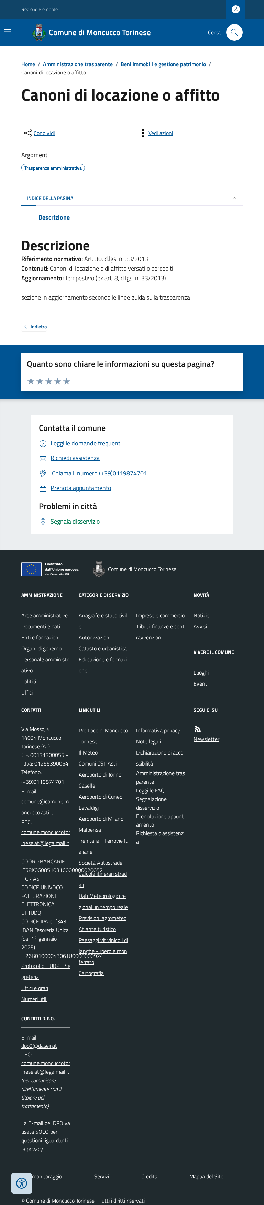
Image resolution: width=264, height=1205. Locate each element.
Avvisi (200, 626)
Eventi (201, 683)
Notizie (201, 615)
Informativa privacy (158, 730)
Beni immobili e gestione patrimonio (163, 64)
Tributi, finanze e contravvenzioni (160, 631)
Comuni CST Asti (98, 763)
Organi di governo (41, 648)
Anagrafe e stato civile (103, 620)
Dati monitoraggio (41, 1176)
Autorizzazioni (94, 637)
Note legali (148, 741)
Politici (28, 681)
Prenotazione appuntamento (160, 820)
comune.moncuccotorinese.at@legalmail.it (45, 837)
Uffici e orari (34, 988)
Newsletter (206, 739)
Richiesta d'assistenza (160, 837)
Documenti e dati (40, 626)
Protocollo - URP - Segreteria (45, 971)
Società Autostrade (100, 863)
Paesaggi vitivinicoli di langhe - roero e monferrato (103, 951)
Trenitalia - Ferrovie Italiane (103, 846)
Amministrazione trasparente (78, 64)
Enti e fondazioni (40, 637)
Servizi (101, 1176)
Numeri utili (34, 999)
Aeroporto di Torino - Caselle (102, 780)
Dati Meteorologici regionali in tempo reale (103, 901)
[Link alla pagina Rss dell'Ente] (198, 729)
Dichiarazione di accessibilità (159, 758)
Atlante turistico (97, 929)
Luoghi (201, 672)
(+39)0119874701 (42, 782)
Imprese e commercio (160, 615)
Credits (149, 1176)
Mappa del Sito (206, 1176)
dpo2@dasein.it (39, 1046)
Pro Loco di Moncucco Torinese (103, 736)
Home (28, 64)
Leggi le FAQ (150, 790)
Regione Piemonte (39, 9)
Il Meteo (88, 752)
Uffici (27, 692)
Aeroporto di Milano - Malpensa (103, 824)
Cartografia (91, 973)
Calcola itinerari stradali (103, 879)
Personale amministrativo (44, 665)
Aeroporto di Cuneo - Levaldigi (102, 802)
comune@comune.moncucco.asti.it (45, 807)
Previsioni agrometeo (102, 918)
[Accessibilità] (21, 1183)
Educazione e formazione (103, 665)
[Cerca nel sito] (232, 32)
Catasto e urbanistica (103, 648)
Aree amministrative (44, 615)
